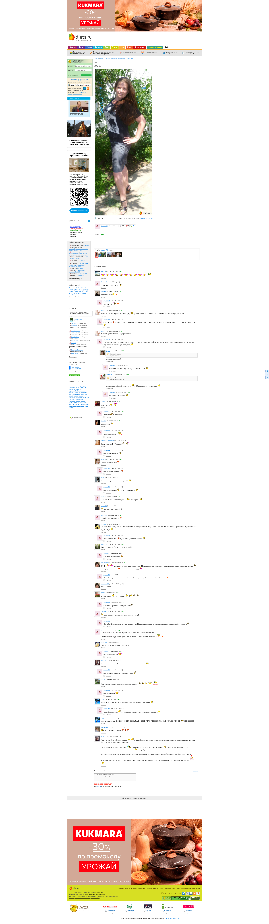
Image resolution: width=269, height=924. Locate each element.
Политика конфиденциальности (188, 888)
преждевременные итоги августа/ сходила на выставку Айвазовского (78, 254)
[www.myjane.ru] (148, 909)
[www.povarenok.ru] (129, 909)
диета (83, 387)
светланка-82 (105, 563)
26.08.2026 (81, 275)
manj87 (103, 699)
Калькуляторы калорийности (79, 53)
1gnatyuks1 (72, 287)
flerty (102, 630)
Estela (102, 477)
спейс (102, 736)
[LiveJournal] (187, 893)
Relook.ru (189, 910)
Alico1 (77, 287)
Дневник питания (129, 53)
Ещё (166, 47)
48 (133, 226)
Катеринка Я (104, 727)
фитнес (74, 406)
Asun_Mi (73, 343)
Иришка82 (104, 226)
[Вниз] (267, 377)
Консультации (140, 47)
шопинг (71, 407)
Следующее (145, 218)
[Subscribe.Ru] (198, 893)
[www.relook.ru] (189, 909)
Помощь (73, 236)
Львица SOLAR (81, 291)
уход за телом (85, 404)
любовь (81, 395)
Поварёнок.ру (129, 910)
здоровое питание (75, 389)
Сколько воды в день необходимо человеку (77, 113)
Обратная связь (77, 418)
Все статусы (72, 357)
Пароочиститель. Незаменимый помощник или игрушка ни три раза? (78, 265)
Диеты (81, 47)
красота (76, 395)
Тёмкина (103, 291)
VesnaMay (74, 325)
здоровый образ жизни (77, 391)
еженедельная (76, 368)
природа (86, 397)
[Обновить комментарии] (267, 374)
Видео (129, 47)
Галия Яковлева (90, 894)
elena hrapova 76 (75, 331)
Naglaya (103, 660)
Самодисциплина (192, 53)
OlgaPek (71, 289)
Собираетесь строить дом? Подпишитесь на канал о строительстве (79, 142)
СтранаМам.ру (110, 910)
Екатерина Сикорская (77, 349)
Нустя (108, 351)
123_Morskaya (75, 337)
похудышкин (74, 340)
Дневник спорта (151, 53)
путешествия (79, 399)
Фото (122, 47)
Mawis (86, 287)
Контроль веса (171, 53)
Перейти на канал (77, 210)
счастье (71, 402)
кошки (71, 396)
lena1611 (103, 679)
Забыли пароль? (73, 75)
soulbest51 (109, 374)
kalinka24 (103, 310)
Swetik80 (103, 459)
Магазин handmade (155, 47)
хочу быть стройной (77, 294)
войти (99, 786)
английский (72, 387)
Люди (107, 47)
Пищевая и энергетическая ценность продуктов (103, 53)
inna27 (103, 496)
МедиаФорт (98, 892)
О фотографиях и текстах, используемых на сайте (84, 898)
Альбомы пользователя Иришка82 (115, 59)
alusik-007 (104, 643)
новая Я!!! (130, 59)
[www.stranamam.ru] (110, 909)
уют (70, 406)
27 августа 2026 (82, 273)
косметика (84, 394)
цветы (86, 406)
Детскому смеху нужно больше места (79, 155)
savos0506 (77, 289)
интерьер (77, 392)
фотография (80, 406)
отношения (79, 397)
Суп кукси (80, 268)
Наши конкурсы (75, 227)
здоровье (71, 392)
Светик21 (73, 323)
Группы (114, 47)
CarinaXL (103, 401)
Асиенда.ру (167, 910)
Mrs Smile (103, 524)
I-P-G (82, 288)
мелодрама (72, 397)
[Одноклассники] (194, 893)
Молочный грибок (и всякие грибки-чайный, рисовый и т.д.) (78, 249)
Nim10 (103, 592)
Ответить (103, 278)
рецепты (72, 401)
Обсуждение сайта (76, 229)
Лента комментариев (75, 279)
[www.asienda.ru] (168, 909)
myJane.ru (148, 910)
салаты (78, 401)
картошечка (74, 334)
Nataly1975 (104, 544)
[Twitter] (183, 893)
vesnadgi (103, 271)
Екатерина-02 (105, 611)
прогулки (71, 399)
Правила (73, 234)
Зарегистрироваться (103, 784)
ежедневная (75, 367)
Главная (73, 47)
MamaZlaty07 (74, 353)
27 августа (86, 245)
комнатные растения (74, 394)
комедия (84, 392)
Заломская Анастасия (107, 441)
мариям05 (104, 506)
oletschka (103, 421)
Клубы (155, 888)
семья (83, 401)
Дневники (98, 47)
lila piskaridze (78, 319)
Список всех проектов (172, 918)
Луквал (71, 291)
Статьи (89, 47)
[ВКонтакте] (191, 893)
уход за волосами (80, 402)
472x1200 (100, 218)
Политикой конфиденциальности (77, 93)
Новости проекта (76, 232)
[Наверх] (267, 371)
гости (77, 387)
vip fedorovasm (85, 289)
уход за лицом (74, 404)
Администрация (75, 230)
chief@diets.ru (100, 894)
